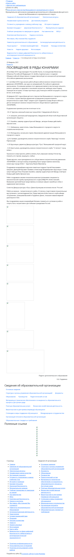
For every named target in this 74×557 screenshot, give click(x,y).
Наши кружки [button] (12, 46)
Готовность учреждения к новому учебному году (24, 24)
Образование (11, 397)
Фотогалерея (35, 49)
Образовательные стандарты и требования (21, 420)
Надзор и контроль (36, 35)
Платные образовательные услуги (18, 406)
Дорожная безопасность (18, 486)
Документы (59, 393)
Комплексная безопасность (17, 35)
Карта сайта (11, 3)
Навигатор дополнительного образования (22, 42)
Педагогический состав (38, 397)
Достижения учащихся (39, 21)
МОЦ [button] (58, 31)
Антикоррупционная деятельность (52, 42)
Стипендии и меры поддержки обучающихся (22, 413)
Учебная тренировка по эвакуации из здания (23, 31)
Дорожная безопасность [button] (33, 28)
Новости (10, 49)
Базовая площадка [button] (13, 28)
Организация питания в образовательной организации (26, 417)
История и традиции (52, 24)
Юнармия (44, 46)
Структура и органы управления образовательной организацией (29, 393)
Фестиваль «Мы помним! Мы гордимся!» (21, 39)
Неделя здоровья (22, 49)
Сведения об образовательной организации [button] (23, 17)
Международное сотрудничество (52, 413)
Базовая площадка (16, 484)
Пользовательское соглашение (21, 546)
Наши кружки (14, 514)
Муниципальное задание (55, 28)
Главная (10, 1)
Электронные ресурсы (50, 17)
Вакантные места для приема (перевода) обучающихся (25, 410)
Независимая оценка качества (18, 21)
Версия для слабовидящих (16, 5)
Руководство (22, 397)
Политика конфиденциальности (21, 544)
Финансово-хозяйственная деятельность (47, 406)
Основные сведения (13, 389)
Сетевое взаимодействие (29, 46)
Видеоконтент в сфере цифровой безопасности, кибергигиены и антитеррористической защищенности (30, 54)
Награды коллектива (58, 46)
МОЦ (11, 497)
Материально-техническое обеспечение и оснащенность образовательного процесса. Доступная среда (33, 401)
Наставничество (48, 31)
